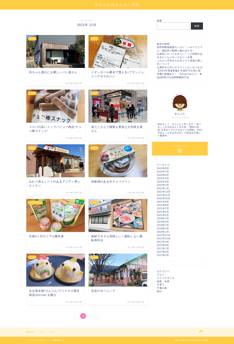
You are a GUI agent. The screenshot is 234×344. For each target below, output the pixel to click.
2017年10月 (163, 238)
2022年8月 (163, 168)
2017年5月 (163, 255)
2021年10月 (163, 198)
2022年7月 (163, 171)
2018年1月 (163, 231)
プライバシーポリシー (38, 340)
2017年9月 (163, 241)
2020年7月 (163, 218)
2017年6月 (163, 251)
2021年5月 (163, 215)
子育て (160, 284)
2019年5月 (163, 221)
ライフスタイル (166, 278)
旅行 (159, 291)
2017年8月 (163, 245)
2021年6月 (163, 211)
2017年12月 (163, 235)
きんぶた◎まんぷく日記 (117, 4)
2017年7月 (163, 248)
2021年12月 (163, 191)
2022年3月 (163, 181)
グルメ (160, 274)
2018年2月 (163, 228)
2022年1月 (163, 188)
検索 (159, 20)
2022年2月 (163, 185)
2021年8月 (163, 205)
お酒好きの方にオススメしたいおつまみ (180, 67)
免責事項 (56, 340)
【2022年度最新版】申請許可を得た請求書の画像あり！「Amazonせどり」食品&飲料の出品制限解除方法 (179, 74)
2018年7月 (163, 225)
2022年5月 (163, 175)
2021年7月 (163, 208)
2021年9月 (163, 201)
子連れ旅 (162, 288)
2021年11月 (163, 195)
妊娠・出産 (163, 281)
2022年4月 (163, 178)
